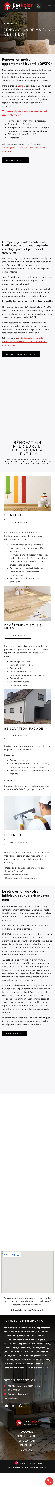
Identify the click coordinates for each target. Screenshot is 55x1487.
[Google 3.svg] (20, 1406)
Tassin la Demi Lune (29, 1351)
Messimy (8, 1339)
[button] (49, 6)
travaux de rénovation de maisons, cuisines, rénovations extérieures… (24, 341)
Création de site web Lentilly (31, 1463)
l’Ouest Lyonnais (40, 1331)
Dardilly (44, 1347)
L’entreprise (26, 1436)
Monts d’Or (9, 1335)
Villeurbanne (29, 1339)
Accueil (7, 23)
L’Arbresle (8, 1363)
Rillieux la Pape (36, 1343)
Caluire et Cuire (11, 1351)
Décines (35, 1347)
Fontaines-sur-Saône (14, 1367)
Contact (27, 1449)
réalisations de (24, 338)
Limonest (17, 1339)
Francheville (24, 1347)
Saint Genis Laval (20, 1355)
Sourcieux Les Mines (25, 1335)
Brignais (41, 1339)
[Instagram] (13, 1406)
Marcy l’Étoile (10, 1347)
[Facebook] (7, 1406)
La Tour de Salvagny (39, 1359)
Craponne (23, 1343)
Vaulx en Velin (21, 1359)
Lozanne (39, 1363)
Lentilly (21, 85)
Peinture (27, 1445)
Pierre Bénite (10, 1343)
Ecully (47, 1343)
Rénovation (26, 1440)
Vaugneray (35, 1355)
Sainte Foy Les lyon (24, 1363)
